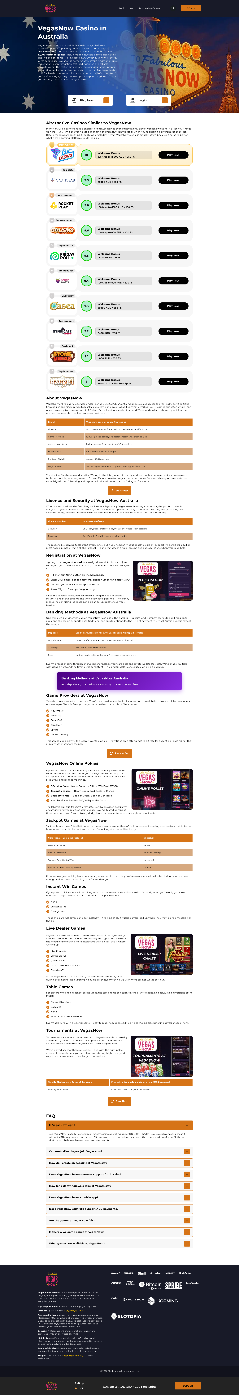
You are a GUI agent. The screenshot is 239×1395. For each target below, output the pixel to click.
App (132, 8)
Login (122, 8)
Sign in (191, 8)
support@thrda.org (73, 1355)
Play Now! (173, 155)
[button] (119, 1125)
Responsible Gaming (150, 8)
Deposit (188, 1385)
